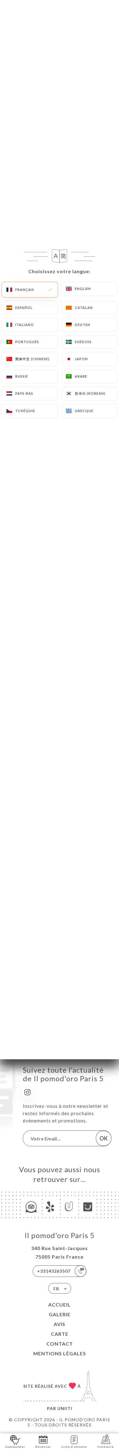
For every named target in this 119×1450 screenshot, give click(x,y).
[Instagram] (27, 1092)
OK (103, 1138)
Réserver (43, 1446)
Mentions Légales (59, 1353)
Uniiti (64, 1408)
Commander (15, 1446)
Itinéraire (105, 1446)
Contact (59, 1344)
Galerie (59, 1314)
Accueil (59, 1304)
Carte (59, 1334)
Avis (59, 1324)
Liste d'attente (74, 1446)
